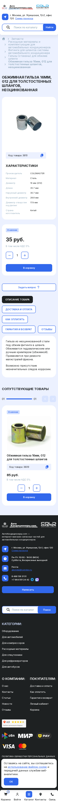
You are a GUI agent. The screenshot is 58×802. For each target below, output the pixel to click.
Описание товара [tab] (17, 299)
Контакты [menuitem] (7, 691)
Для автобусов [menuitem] (11, 666)
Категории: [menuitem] (12, 624)
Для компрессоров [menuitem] (13, 642)
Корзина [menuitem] (34, 709)
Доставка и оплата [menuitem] (41, 685)
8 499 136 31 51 (19, 576)
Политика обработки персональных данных (28, 756)
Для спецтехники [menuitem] (12, 654)
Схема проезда (24, 18)
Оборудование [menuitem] (10, 631)
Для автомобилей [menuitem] (12, 637)
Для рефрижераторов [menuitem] (15, 660)
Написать (28, 589)
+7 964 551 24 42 (20, 579)
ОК (11, 781)
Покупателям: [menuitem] (43, 679)
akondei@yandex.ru (22, 570)
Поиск (47, 609)
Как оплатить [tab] (14, 319)
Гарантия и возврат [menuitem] (41, 697)
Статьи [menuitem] (6, 697)
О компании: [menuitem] (13, 679)
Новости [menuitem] (7, 703)
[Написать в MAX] (37, 579)
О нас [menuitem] (5, 685)
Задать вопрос (27, 287)
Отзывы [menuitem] (6, 709)
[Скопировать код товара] (42, 155)
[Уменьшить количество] (9, 255)
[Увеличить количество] (24, 255)
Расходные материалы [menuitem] (15, 648)
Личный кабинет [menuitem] (39, 703)
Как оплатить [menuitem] (38, 691)
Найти (49, 27)
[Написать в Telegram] (32, 579)
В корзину (29, 267)
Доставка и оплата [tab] (18, 309)
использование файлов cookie (27, 767)
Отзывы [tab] (46, 329)
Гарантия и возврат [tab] (18, 329)
